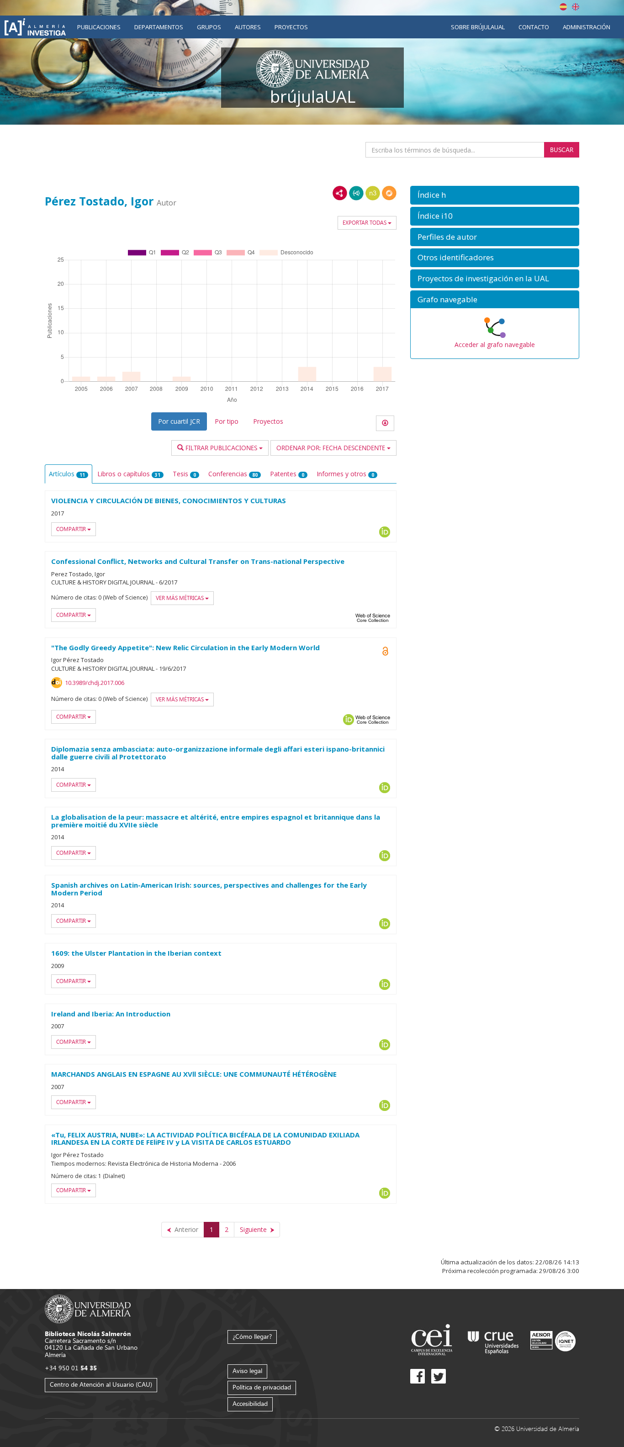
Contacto (533, 27)
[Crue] (493, 1341)
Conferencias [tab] (233, 473)
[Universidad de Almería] (88, 1308)
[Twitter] (438, 1376)
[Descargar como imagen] (385, 423)
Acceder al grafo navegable (495, 344)
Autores (248, 27)
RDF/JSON (389, 193)
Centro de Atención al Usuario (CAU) (101, 1384)
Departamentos (158, 27)
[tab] (495, 195)
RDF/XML (340, 193)
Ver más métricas (180, 598)
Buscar (561, 149)
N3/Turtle (372, 193)
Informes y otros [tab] (345, 473)
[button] (495, 195)
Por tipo (226, 421)
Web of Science (372, 617)
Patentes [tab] (287, 473)
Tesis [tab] (184, 473)
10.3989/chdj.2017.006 (94, 683)
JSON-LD (356, 193)
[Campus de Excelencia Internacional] (433, 1341)
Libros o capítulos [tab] (128, 473)
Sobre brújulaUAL (478, 27)
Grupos (209, 27)
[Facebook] (417, 1376)
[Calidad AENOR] (553, 1341)
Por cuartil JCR (179, 421)
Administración (586, 27)
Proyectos (291, 27)
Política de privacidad (262, 1387)
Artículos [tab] (67, 473)
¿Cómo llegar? (252, 1336)
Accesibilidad (250, 1403)
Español (563, 7)
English (575, 7)
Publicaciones (99, 27)
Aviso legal (247, 1370)
